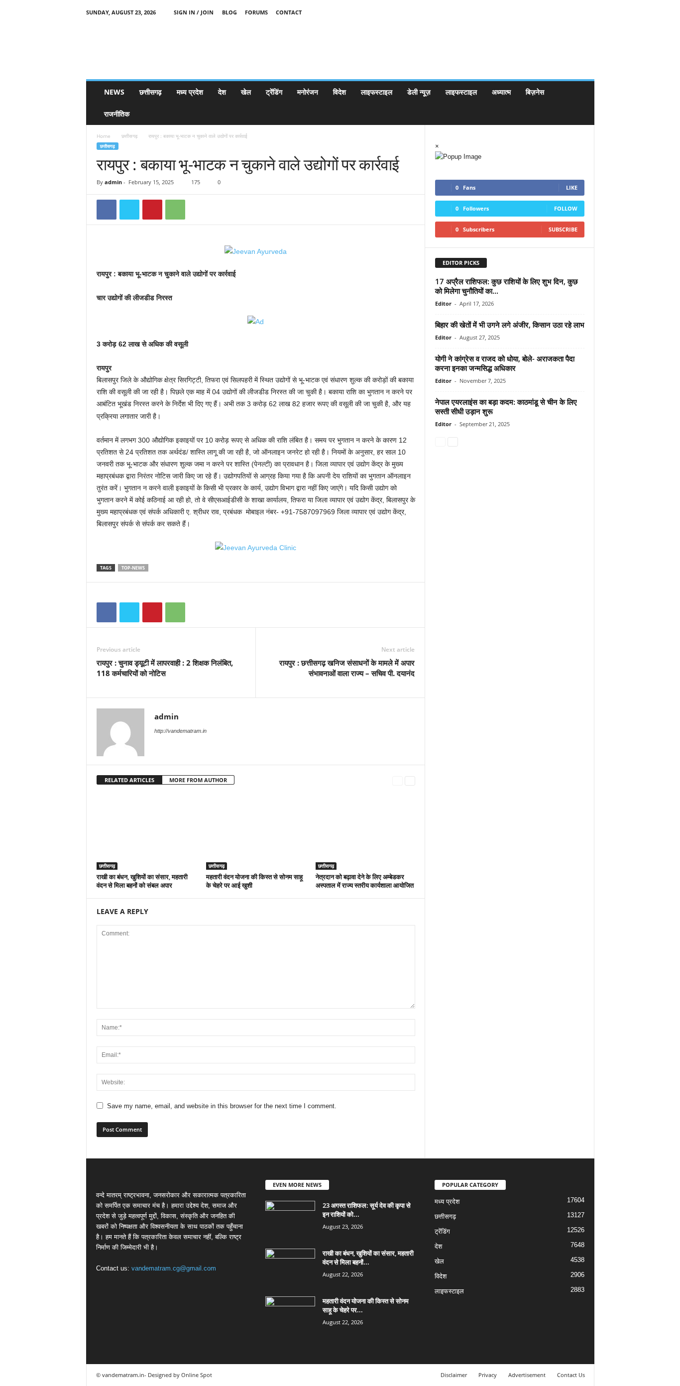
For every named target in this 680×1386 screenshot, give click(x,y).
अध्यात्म (501, 92)
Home (104, 135)
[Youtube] (587, 12)
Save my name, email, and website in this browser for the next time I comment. (222, 1106)
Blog (229, 12)
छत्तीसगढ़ (150, 92)
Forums (256, 12)
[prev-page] (397, 780)
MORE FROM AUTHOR (198, 780)
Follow (565, 208)
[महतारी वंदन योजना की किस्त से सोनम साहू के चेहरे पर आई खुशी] (256, 832)
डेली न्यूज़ (419, 92)
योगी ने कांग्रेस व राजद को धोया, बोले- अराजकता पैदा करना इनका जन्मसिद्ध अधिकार (504, 363)
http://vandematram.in (180, 731)
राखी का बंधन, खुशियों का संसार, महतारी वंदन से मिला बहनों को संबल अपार (142, 881)
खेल (246, 92)
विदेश (339, 92)
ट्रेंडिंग (274, 92)
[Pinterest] (152, 210)
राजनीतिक (116, 113)
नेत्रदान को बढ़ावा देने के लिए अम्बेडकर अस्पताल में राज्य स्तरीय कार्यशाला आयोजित (365, 881)
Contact (289, 12)
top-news (133, 568)
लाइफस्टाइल (376, 92)
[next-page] (410, 780)
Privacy (487, 1375)
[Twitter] (571, 12)
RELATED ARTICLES (129, 780)
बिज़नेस (535, 92)
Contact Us (571, 1375)
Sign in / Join (194, 12)
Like (571, 187)
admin (113, 182)
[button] (579, 103)
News (114, 92)
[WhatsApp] (175, 210)
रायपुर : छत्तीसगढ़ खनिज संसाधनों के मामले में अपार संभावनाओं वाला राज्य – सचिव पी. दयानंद (347, 668)
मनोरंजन (307, 92)
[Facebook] (541, 12)
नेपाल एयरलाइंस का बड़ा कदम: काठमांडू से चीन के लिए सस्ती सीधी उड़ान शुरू (506, 406)
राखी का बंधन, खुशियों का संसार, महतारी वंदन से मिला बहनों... (368, 1258)
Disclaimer (454, 1375)
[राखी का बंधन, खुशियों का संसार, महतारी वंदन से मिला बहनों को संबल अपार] (146, 832)
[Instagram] (556, 12)
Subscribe (563, 229)
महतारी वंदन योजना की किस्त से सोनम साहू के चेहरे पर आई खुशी (254, 881)
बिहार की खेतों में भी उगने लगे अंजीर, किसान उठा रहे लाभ (509, 325)
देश (222, 92)
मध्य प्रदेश (190, 92)
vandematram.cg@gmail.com (173, 1268)
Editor (443, 303)
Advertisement (527, 1375)
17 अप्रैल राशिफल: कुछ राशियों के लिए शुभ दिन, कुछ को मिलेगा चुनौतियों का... (506, 286)
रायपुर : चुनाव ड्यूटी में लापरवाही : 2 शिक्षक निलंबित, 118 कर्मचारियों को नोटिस (165, 668)
